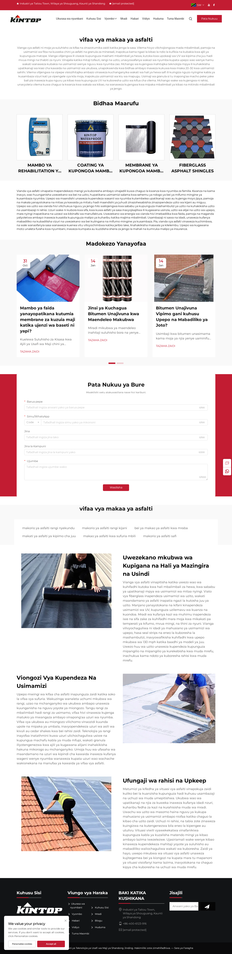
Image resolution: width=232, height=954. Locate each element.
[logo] (25, 19)
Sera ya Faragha (183, 948)
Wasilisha (116, 487)
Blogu (98, 920)
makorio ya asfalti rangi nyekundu (48, 528)
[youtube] (209, 5)
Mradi (123, 18)
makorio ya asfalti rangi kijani (104, 528)
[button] (112, 363)
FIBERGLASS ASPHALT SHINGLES (192, 168)
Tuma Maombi (175, 18)
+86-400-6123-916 (135, 923)
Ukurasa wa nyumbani (69, 18)
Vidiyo (146, 18)
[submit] (206, 906)
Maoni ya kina (39, 137)
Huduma (158, 18)
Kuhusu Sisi (93, 18)
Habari (135, 18)
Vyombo (109, 18)
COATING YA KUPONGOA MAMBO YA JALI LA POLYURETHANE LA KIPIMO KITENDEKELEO (90, 168)
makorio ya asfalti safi (159, 536)
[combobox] (32, 422)
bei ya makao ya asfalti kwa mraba (161, 528)
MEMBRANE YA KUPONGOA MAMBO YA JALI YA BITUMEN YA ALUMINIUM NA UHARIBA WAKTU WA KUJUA (141, 168)
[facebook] (214, 5)
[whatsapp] (227, 471)
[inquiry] (227, 463)
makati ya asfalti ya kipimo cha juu (49, 536)
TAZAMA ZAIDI (29, 351)
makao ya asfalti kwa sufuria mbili (109, 536)
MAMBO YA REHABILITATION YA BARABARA (39, 168)
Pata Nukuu (209, 18)
